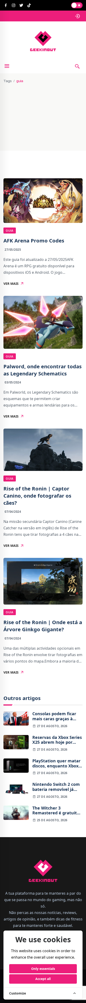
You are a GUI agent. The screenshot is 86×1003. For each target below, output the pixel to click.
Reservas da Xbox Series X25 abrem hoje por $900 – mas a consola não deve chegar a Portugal (57, 740)
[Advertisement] (43, 115)
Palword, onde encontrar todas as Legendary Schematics (42, 370)
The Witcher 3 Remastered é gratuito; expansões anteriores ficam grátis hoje (56, 811)
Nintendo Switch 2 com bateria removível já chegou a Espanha (56, 787)
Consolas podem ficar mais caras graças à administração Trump (54, 716)
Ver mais (11, 283)
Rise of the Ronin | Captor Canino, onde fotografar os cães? (37, 495)
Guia (10, 230)
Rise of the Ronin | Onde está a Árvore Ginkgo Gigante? (42, 626)
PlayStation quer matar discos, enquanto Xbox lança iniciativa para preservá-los (56, 763)
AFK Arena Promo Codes (33, 240)
